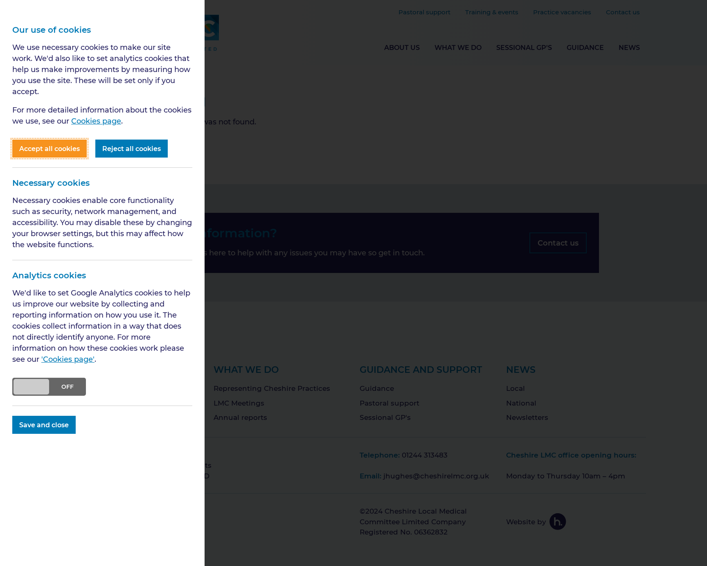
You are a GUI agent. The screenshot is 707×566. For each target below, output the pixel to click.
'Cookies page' (68, 359)
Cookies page (96, 121)
